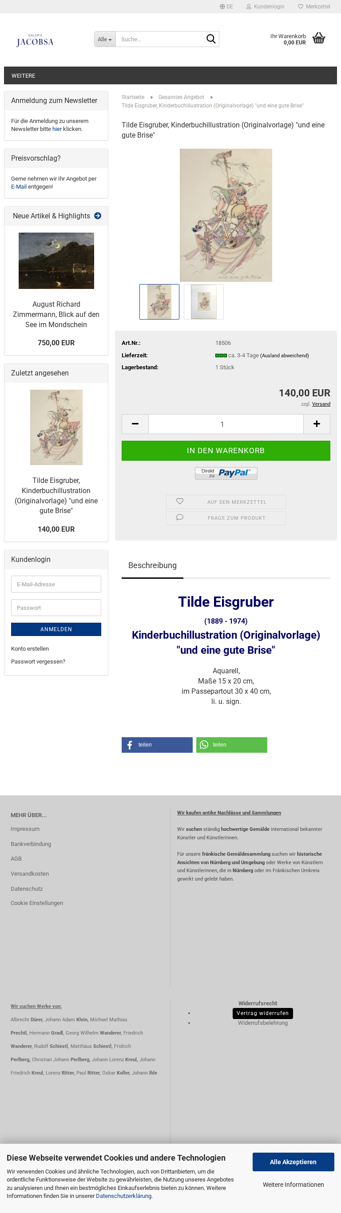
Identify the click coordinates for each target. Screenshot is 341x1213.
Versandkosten (30, 873)
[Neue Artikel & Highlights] (97, 216)
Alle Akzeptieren (293, 1162)
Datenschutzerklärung (123, 1196)
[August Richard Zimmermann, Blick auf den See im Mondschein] (56, 261)
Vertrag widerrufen (263, 1013)
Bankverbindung (31, 844)
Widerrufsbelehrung (263, 1022)
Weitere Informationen (293, 1184)
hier (57, 129)
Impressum (25, 829)
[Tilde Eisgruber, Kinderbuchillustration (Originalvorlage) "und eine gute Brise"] (226, 214)
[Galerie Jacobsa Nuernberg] (46, 40)
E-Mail (19, 186)
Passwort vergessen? (38, 661)
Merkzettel (316, 7)
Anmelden (56, 629)
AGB (16, 858)
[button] (226, 6)
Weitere (23, 75)
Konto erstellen (30, 648)
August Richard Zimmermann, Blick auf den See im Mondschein (56, 314)
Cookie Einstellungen (37, 903)
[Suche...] (210, 39)
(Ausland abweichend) (284, 356)
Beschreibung (152, 565)
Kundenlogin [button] (268, 7)
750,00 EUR (56, 343)
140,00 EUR (56, 529)
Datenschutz (27, 888)
